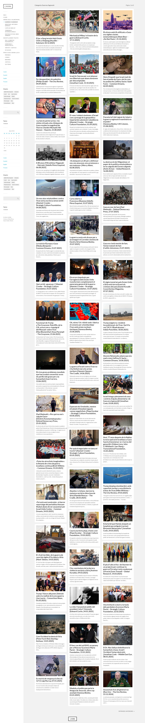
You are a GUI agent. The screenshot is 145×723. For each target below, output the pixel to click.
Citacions (16, 91)
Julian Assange (7, 96)
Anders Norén (9, 220)
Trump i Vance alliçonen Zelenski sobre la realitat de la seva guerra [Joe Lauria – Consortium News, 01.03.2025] (50, 597)
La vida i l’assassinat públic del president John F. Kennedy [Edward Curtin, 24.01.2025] (82, 609)
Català (5, 72)
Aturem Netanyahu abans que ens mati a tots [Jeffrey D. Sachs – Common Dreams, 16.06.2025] (117, 358)
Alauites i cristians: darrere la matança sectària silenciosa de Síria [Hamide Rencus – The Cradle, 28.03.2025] (82, 494)
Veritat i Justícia (10, 47)
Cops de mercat (10, 28)
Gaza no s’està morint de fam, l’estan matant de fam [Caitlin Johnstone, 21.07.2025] (116, 245)
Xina (13, 103)
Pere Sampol (6, 100)
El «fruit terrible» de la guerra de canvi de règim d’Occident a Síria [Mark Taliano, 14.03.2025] (49, 557)
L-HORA (72, 719)
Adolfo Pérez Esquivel (8, 91)
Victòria (8, 64)
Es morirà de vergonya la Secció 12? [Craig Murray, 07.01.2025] (49, 679)
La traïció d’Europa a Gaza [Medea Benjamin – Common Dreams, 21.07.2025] (49, 245)
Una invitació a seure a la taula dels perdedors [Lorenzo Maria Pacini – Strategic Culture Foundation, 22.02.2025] (116, 608)
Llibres (13, 96)
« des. (5, 150)
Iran (9, 94)
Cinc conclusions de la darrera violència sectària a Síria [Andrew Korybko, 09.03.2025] (84, 570)
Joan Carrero (14, 94)
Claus (5, 17)
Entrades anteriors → (127, 711)
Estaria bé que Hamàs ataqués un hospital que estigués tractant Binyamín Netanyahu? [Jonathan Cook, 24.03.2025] (117, 527)
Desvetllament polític (11, 38)
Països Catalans (15, 98)
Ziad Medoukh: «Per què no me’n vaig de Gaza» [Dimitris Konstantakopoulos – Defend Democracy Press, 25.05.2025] (50, 418)
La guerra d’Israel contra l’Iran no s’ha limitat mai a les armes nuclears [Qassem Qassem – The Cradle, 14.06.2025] (83, 370)
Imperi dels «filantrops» (11, 19)
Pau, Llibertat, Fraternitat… (10, 41)
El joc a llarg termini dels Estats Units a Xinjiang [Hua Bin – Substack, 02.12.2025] (49, 40)
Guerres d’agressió (11, 22)
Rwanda (8, 55)
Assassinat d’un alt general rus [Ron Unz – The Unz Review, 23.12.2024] (116, 692)
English (5, 78)
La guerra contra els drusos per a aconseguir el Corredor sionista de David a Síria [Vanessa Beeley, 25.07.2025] (84, 240)
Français (5, 81)
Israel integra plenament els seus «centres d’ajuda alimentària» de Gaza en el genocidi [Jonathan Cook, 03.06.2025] (117, 399)
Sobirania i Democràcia (9, 44)
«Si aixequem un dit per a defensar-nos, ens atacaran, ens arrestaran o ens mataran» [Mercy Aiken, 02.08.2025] (84, 164)
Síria (12, 100)
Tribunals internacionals (10, 31)
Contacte (5, 123)
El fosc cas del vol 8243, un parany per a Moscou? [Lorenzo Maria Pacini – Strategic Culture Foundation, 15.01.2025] (84, 648)
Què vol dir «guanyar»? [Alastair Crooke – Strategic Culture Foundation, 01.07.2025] (49, 286)
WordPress (11, 219)
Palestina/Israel (7, 98)
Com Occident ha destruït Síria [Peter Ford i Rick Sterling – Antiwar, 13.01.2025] (49, 638)
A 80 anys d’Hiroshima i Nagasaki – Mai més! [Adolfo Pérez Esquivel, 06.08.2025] (50, 165)
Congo (7, 57)
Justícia (7, 62)
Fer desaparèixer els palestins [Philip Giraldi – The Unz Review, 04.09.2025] (49, 81)
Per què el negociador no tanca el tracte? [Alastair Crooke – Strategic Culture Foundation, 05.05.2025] (83, 451)
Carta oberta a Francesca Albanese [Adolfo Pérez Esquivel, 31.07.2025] (81, 201)
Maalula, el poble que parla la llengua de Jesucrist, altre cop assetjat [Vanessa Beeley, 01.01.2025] (82, 691)
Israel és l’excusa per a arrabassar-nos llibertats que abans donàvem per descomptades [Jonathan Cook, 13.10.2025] (84, 79)
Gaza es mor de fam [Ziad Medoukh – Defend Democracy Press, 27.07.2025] (116, 209)
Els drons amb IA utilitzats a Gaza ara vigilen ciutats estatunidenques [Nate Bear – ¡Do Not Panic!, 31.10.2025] (117, 35)
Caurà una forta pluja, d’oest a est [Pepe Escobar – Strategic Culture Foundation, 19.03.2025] (84, 533)
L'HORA (8, 6)
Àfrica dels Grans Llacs (11, 52)
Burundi (8, 59)
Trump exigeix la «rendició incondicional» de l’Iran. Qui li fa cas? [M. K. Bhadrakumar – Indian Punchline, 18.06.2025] (116, 326)
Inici (4, 15)
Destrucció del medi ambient (12, 34)
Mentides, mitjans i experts (11, 25)
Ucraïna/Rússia (7, 103)
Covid (5, 94)
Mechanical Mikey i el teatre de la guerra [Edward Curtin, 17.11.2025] (84, 37)
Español (5, 75)
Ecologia (8, 50)
